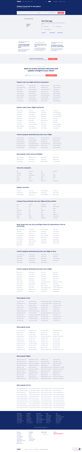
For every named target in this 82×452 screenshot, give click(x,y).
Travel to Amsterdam (32, 258)
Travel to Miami (43, 254)
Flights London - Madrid (45, 361)
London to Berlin (31, 272)
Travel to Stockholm (56, 258)
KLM (41, 212)
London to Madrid (32, 281)
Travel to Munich (19, 256)
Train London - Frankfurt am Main (46, 303)
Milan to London (55, 278)
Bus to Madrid (29, 420)
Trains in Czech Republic (33, 124)
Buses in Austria (43, 124)
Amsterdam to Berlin (56, 285)
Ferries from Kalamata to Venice (46, 390)
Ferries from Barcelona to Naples (34, 390)
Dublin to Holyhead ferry (57, 100)
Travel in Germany (20, 110)
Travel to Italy (19, 190)
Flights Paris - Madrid (56, 365)
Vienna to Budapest (20, 161)
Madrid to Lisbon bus (32, 93)
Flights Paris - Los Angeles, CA (33, 369)
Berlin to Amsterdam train (21, 87)
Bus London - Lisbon (20, 338)
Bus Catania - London (44, 345)
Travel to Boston (55, 254)
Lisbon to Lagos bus (56, 89)
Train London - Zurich (20, 318)
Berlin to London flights (32, 95)
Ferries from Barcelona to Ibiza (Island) (59, 403)
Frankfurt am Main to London (46, 287)
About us (30, 435)
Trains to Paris (55, 229)
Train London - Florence (32, 312)
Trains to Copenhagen (44, 235)
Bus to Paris (29, 419)
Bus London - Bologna (32, 345)
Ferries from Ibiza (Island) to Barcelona (23, 405)
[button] (39, 13)
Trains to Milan (43, 231)
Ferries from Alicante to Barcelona (58, 407)
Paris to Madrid (55, 283)
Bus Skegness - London (32, 330)
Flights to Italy (55, 118)
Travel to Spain (31, 190)
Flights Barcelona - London (57, 370)
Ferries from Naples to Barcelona (22, 390)
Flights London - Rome (20, 374)
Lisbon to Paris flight (56, 95)
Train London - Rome (44, 307)
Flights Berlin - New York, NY (21, 372)
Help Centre (45, 434)
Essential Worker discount (21, 440)
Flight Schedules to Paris (21, 143)
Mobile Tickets (19, 441)
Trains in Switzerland (32, 116)
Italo (17, 171)
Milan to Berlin (43, 276)
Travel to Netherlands (32, 112)
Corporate (30, 433)
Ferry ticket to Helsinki (56, 147)
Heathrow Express (56, 206)
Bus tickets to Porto (44, 141)
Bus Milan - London (44, 334)
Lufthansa (18, 178)
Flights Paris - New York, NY (21, 361)
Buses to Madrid (55, 239)
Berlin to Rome (55, 274)
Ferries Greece (48, 415)
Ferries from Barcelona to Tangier (34, 392)
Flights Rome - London (32, 374)
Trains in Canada (43, 126)
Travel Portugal (58, 420)
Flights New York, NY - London (34, 359)
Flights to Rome (31, 242)
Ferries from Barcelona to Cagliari (46, 403)
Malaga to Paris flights (20, 95)
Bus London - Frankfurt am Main (46, 349)
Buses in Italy (19, 122)
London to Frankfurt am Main (58, 287)
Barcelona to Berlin (20, 283)
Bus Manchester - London (21, 349)
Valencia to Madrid (44, 161)
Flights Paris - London (56, 359)
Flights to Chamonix (39, 415)
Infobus (54, 175)
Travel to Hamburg (20, 262)
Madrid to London (20, 281)
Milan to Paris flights (20, 97)
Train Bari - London (20, 305)
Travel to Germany (20, 192)
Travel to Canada (43, 112)
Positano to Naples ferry (45, 98)
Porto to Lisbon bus (44, 91)
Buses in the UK (43, 116)
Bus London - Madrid (20, 332)
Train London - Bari (56, 314)
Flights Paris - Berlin (44, 372)
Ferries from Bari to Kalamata (21, 403)
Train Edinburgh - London (21, 303)
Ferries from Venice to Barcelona (34, 388)
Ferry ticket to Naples (56, 145)
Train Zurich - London (20, 314)
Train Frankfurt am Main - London (46, 301)
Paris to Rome (31, 278)
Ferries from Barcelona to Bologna (58, 396)
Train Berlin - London (20, 301)
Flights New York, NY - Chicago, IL (46, 369)
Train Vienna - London (44, 305)
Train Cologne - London (45, 318)
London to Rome (31, 276)
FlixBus (42, 173)
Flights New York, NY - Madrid (33, 365)
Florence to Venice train (57, 87)
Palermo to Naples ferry (33, 98)
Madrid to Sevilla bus (20, 93)
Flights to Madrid (44, 242)
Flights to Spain (19, 114)
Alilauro (18, 180)
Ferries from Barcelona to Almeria (34, 405)
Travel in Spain (43, 110)
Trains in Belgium (19, 120)
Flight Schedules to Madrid (45, 143)
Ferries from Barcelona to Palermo (46, 388)
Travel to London (43, 256)
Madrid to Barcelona (20, 157)
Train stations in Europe (60, 416)
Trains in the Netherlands (57, 114)
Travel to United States (56, 112)
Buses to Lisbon (55, 237)
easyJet (54, 210)
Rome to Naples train (20, 85)
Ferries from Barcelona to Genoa (46, 396)
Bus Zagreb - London (44, 343)
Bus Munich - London (32, 341)
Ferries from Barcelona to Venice (22, 388)
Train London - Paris (44, 309)
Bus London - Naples (32, 347)
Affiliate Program (20, 443)
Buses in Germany (32, 118)
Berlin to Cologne (44, 291)
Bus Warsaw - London (44, 338)
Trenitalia (30, 173)
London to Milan (43, 278)
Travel (57, 413)
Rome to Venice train (32, 87)
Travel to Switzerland (44, 190)
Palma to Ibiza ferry (44, 100)
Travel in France (55, 110)
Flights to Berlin (19, 244)
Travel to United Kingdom (33, 192)
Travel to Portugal (56, 192)
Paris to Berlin (55, 272)
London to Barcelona (20, 289)
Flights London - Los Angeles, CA (34, 363)
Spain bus (28, 415)
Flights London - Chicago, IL (57, 363)
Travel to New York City (20, 254)
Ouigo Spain (55, 171)
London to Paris (19, 274)
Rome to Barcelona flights (45, 95)
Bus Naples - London (20, 347)
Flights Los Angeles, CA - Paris (21, 369)
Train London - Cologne (45, 316)
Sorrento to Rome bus (56, 93)
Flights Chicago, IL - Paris (33, 370)
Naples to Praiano (56, 98)
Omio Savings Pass (20, 436)
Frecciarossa (31, 171)
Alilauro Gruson (43, 180)
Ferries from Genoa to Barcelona (34, 396)
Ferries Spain (48, 418)
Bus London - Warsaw (56, 338)
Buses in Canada (31, 126)
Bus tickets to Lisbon (56, 139)
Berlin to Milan (55, 276)
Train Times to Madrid (20, 137)
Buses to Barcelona (44, 237)
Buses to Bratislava (20, 239)
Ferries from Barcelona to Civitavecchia (35, 407)
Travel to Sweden (56, 194)
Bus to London (29, 418)
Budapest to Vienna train (45, 85)
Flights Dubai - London (20, 376)
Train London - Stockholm (21, 316)
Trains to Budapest (20, 235)
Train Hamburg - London (57, 301)
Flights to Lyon (31, 244)
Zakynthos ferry (48, 420)
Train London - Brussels (32, 309)
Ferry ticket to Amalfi (44, 147)
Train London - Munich (56, 303)
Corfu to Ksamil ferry (20, 100)
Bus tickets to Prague (56, 141)
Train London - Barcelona (33, 303)
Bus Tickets (28, 413)
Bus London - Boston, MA (21, 330)
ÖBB (29, 210)
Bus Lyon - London (44, 347)
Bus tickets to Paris (44, 139)
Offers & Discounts (59, 418)
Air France (18, 212)
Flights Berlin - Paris (56, 372)
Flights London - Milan (44, 374)
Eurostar (54, 204)
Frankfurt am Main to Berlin (57, 281)
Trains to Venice (19, 418)
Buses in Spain (55, 122)
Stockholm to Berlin (56, 289)
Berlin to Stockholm (44, 289)
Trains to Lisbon (31, 233)
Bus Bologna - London (20, 345)
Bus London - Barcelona (33, 336)
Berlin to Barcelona (32, 283)
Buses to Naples (31, 237)
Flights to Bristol (39, 420)
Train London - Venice (56, 320)
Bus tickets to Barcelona (21, 141)
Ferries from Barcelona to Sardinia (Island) (23, 401)
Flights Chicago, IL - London (45, 363)
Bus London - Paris (44, 332)
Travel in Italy (31, 110)
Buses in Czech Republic (57, 124)
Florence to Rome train (57, 85)
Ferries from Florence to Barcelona (46, 405)
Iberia (30, 178)
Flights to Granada (56, 242)
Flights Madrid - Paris (44, 365)
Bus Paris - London (56, 332)
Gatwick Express (43, 206)
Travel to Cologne (19, 258)
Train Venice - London (32, 305)
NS (41, 208)
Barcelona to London (32, 289)
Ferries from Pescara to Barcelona (58, 398)
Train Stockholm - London (57, 316)
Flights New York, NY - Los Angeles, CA (59, 367)
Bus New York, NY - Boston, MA (46, 336)
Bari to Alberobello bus (32, 91)
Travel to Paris (55, 256)
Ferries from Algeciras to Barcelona (46, 401)
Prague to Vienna (56, 159)
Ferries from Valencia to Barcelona (46, 394)
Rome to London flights (57, 97)
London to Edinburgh (56, 161)
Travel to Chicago (31, 254)
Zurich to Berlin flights (44, 97)
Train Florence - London (57, 312)
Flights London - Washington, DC (58, 376)
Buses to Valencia (44, 239)
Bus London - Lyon (56, 347)
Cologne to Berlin (56, 291)
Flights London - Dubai (32, 376)
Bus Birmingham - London (21, 343)
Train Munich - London (20, 307)
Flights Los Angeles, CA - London (22, 363)
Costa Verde (19, 175)
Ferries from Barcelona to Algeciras (59, 401)
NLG (53, 178)
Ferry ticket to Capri (44, 145)
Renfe (18, 204)
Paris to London (31, 274)
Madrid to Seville (56, 157)
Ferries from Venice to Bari (21, 392)
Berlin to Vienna (31, 285)
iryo (41, 171)
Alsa (53, 173)
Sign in (64, 1)
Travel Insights (19, 437)
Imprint (26, 449)
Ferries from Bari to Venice (57, 390)
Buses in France (31, 120)
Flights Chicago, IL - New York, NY (58, 369)
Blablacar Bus (55, 214)
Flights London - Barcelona (45, 370)
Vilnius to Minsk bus (20, 91)
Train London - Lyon (56, 309)
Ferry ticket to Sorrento (32, 147)
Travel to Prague (55, 260)
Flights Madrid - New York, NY (21, 365)
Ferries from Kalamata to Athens (58, 394)
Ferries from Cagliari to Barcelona (34, 403)
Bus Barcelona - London (20, 336)
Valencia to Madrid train (33, 89)
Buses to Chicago (19, 237)
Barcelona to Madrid (32, 157)
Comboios (18, 217)
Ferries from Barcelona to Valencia (34, 394)
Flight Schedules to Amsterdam (34, 145)
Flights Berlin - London (20, 367)
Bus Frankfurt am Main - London (58, 349)
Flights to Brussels (39, 418)
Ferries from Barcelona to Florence (58, 405)
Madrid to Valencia (44, 157)
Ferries (32, 1)
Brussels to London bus (45, 93)
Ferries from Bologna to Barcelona (22, 398)
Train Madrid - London (56, 318)
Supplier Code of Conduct (44, 449)
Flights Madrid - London (57, 361)
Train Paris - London (20, 309)
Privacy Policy (36, 449)
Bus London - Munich (20, 341)
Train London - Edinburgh (33, 307)
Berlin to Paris (43, 272)
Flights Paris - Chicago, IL (21, 370)
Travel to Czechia (31, 194)
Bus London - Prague (56, 341)
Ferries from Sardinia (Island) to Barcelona (36, 401)
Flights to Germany (44, 120)
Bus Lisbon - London (32, 338)
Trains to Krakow (56, 233)
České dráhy (19, 173)
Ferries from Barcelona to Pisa (34, 398)
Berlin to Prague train (32, 85)
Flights (29, 1)
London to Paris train (44, 87)
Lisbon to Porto (43, 159)
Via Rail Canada (19, 214)
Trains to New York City (20, 229)
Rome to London (19, 276)
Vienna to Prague (19, 89)
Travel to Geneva (19, 260)
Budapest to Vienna (20, 159)
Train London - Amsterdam (33, 318)
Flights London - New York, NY (21, 359)
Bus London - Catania (56, 345)
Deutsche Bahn (43, 204)
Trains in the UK (19, 124)
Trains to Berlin (19, 231)
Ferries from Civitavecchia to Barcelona (23, 407)
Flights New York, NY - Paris (33, 361)
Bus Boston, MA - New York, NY (58, 336)
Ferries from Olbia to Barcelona (22, 394)
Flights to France (43, 114)
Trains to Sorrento (56, 231)
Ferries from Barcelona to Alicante (46, 407)
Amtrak (54, 212)
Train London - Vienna (44, 314)
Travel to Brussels (32, 260)
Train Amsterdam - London (21, 312)
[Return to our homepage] (19, 1)
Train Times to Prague (32, 139)
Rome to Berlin (43, 274)
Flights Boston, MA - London (21, 378)
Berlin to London (19, 272)
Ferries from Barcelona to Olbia (58, 392)
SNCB (30, 212)
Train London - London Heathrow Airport (35, 314)
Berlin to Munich (19, 287)
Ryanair (54, 208)
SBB (17, 206)
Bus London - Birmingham (33, 343)
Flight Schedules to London (21, 145)
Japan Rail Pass (58, 415)
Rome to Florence (32, 159)
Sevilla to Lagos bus (56, 91)
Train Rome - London (56, 307)
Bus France (28, 416)
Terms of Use (31, 449)
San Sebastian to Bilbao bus (45, 89)
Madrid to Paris (43, 283)
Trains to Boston (31, 229)
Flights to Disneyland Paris (40, 419)
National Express (31, 175)
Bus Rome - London (20, 334)
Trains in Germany (32, 122)
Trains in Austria (43, 118)
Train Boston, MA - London (33, 316)
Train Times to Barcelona (45, 137)
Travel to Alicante (31, 256)
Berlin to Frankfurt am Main (45, 281)
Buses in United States (20, 126)
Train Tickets (19, 413)
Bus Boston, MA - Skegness (57, 330)
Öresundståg (55, 217)
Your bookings (56, 1)
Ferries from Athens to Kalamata (22, 396)
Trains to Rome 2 (20, 415)
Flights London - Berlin (32, 367)
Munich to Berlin (31, 287)
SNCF (30, 206)
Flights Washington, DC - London (46, 376)
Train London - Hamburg (33, 320)
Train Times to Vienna (20, 139)
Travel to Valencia (44, 262)
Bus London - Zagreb (56, 343)
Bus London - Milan (56, 334)
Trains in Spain (55, 120)
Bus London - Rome (32, 334)
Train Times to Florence (57, 137)
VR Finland (30, 217)
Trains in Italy (43, 122)
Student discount (20, 439)
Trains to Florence (56, 235)
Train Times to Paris (32, 137)
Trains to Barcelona (20, 233)
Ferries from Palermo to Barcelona (58, 388)
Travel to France (55, 190)
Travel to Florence (44, 258)
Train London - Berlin (44, 320)
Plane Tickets (38, 413)
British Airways (19, 210)
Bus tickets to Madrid (32, 141)
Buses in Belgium (31, 114)
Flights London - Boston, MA (33, 378)
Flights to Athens (19, 242)
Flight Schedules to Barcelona (33, 143)
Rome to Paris (19, 278)
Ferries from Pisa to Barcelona (46, 398)
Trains (23, 1)
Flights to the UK (19, 118)
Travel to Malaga (43, 260)
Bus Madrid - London (32, 332)
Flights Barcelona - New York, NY (58, 378)
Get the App (19, 435)
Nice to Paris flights (32, 97)
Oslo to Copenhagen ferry (33, 100)
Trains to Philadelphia (44, 229)
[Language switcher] (50, 1)
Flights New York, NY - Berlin (33, 372)
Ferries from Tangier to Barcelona (46, 392)
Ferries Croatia (48, 416)
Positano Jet (31, 180)
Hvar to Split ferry (19, 98)
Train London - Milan (20, 320)
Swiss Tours (43, 175)
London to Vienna (19, 291)
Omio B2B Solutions (32, 439)
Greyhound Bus (43, 217)
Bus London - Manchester (33, 349)
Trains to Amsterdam (32, 231)
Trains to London (43, 233)
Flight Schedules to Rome (57, 143)
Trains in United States (56, 126)
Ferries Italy (48, 419)
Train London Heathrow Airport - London (47, 312)
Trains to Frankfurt (32, 235)
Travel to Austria (19, 112)
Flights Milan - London (56, 374)
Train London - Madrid (32, 301)
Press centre (31, 437)
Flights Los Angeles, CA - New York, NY (47, 367)
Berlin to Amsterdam (44, 285)
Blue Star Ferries (55, 180)
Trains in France (19, 116)
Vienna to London (32, 291)
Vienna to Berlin (19, 285)
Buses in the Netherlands (57, 116)
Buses (26, 1)
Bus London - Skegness (44, 330)
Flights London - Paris (44, 359)
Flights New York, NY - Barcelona (46, 378)
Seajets (42, 178)
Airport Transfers (59, 419)
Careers (30, 436)
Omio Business (31, 440)
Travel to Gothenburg (32, 262)
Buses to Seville (31, 239)
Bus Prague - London (44, 341)
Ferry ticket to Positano (20, 147)
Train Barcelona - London (57, 305)
